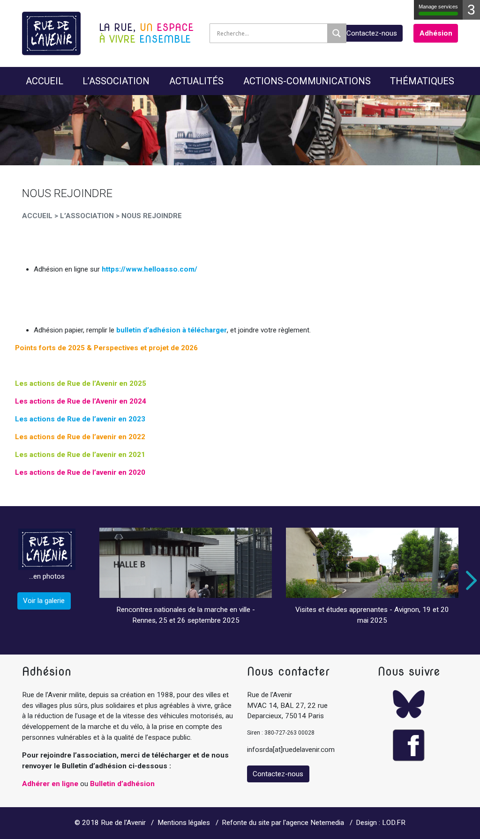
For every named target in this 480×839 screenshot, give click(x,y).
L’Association (116, 81)
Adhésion (436, 33)
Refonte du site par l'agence (265, 822)
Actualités (196, 81)
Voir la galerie (44, 600)
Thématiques (422, 81)
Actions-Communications (307, 81)
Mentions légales (184, 822)
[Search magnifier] (336, 33)
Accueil (44, 81)
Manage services (438, 6)
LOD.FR (393, 822)
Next (469, 580)
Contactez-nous (371, 33)
